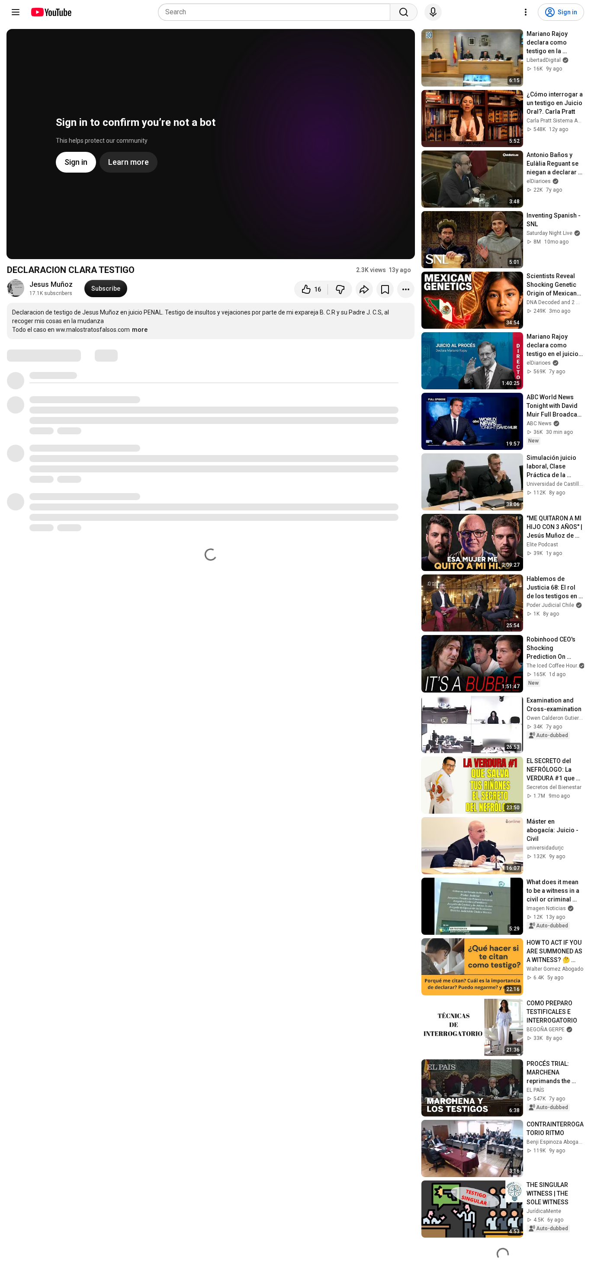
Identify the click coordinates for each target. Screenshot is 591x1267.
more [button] (140, 329)
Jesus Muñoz (51, 284)
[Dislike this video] (340, 289)
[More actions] (405, 289)
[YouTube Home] (50, 12)
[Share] (364, 289)
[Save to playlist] (385, 289)
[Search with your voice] (433, 12)
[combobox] (276, 12)
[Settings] (525, 12)
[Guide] (15, 12)
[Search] (404, 12)
